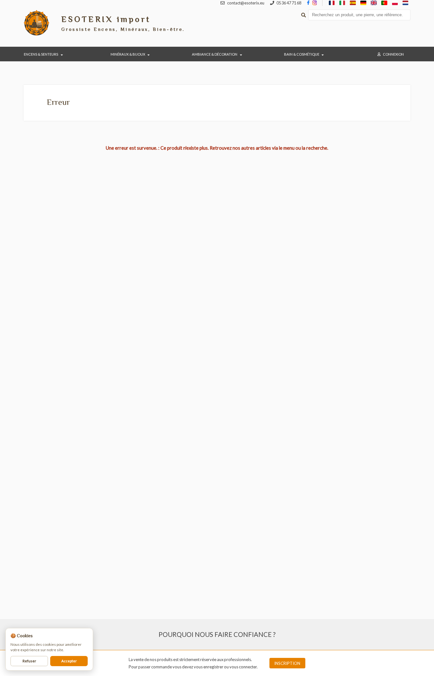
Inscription (287, 663)
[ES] (353, 3)
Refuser (29, 661)
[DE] (363, 3)
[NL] (405, 3)
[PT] (384, 3)
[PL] (395, 3)
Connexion (393, 54)
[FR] (332, 3)
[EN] (374, 3)
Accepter (69, 661)
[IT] (342, 3)
